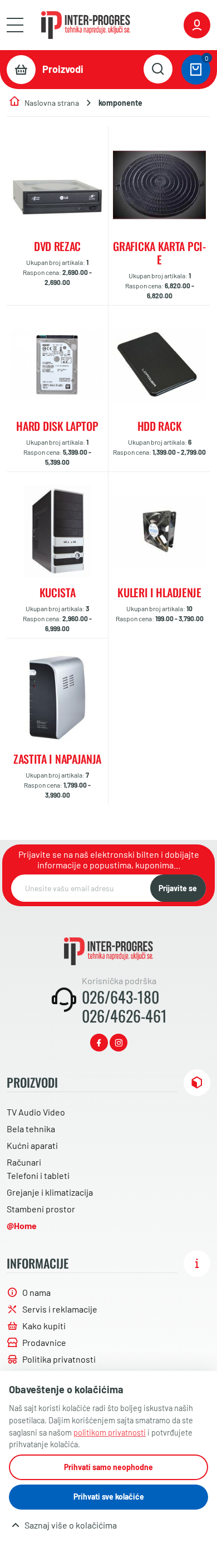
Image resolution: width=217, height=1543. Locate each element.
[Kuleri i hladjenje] (159, 531)
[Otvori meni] (15, 25)
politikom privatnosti (109, 1432)
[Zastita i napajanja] (57, 697)
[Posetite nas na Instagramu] (118, 1042)
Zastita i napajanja (57, 758)
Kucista (58, 592)
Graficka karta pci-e (159, 253)
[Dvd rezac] (57, 185)
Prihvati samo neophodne (108, 1467)
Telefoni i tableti (38, 1175)
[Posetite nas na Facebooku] (99, 1042)
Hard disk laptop (57, 425)
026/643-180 (120, 996)
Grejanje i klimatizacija (50, 1192)
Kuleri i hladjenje (159, 592)
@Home (22, 1225)
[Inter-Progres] (85, 25)
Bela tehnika (31, 1128)
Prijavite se (178, 888)
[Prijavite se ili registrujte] (197, 25)
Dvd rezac (57, 246)
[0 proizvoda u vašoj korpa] (195, 70)
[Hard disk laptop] (57, 365)
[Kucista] (57, 531)
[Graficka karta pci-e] (159, 185)
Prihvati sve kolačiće (108, 1496)
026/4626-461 (124, 1015)
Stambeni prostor (41, 1208)
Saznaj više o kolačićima (70, 1525)
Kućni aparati (32, 1145)
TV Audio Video (36, 1112)
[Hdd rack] (159, 365)
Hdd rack (159, 425)
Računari (24, 1162)
